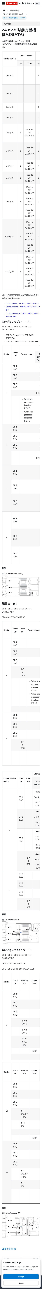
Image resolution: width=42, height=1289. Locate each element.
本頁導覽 (7, 24)
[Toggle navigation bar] (3, 3)
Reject (21, 1283)
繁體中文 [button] (28, 3)
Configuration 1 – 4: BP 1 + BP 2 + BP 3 (22, 303)
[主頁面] (4, 10)
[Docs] (12, 3)
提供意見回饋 (10, 1249)
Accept (21, 1277)
